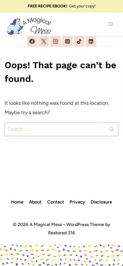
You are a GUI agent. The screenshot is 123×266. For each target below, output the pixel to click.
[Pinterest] (67, 41)
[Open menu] (111, 24)
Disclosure (101, 202)
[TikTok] (79, 41)
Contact (55, 202)
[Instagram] (55, 41)
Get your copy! (62, 6)
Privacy (77, 202)
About (35, 202)
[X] (44, 41)
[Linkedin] (91, 41)
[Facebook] (32, 41)
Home (17, 202)
